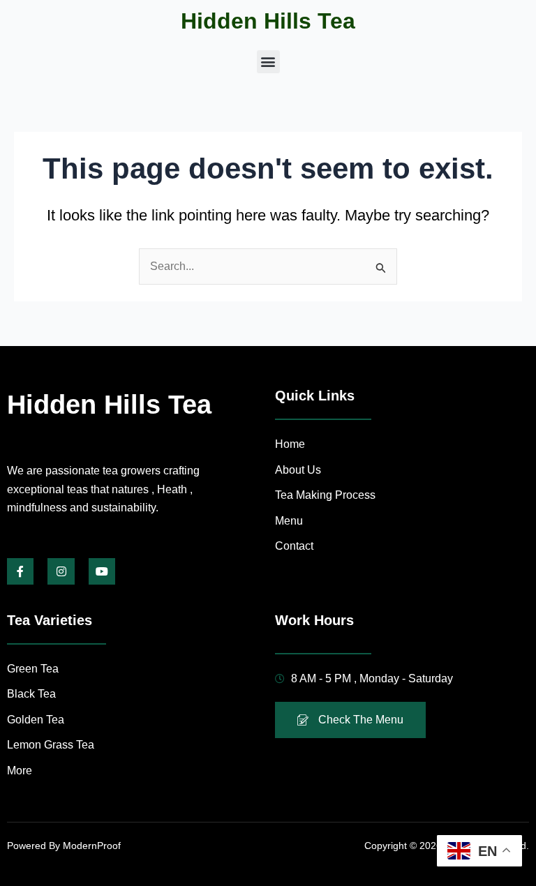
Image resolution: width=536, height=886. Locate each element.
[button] (268, 61)
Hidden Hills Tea (268, 20)
